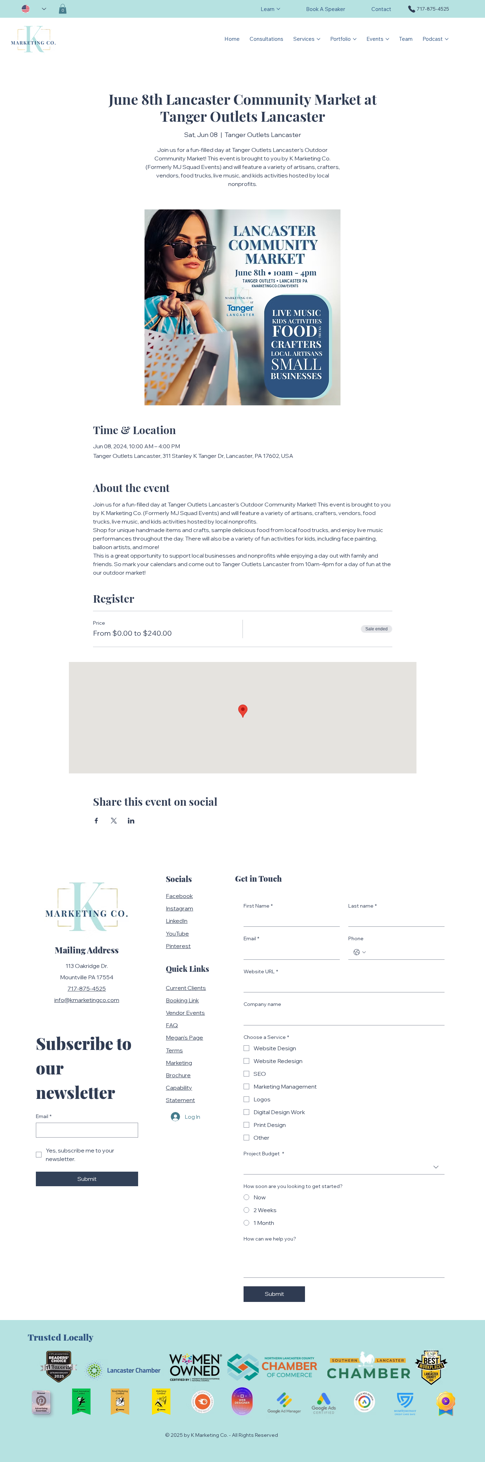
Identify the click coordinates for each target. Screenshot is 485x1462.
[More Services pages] (318, 39)
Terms (174, 1050)
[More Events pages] (387, 39)
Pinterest (178, 945)
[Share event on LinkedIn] (131, 820)
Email (43, 1116)
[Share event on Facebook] (96, 820)
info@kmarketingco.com (86, 999)
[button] (63, 8)
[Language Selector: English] (33, 9)
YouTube (177, 933)
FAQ (172, 1025)
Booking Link (182, 1000)
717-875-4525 (86, 988)
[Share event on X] (113, 820)
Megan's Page (184, 1037)
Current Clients (186, 987)
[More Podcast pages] (446, 39)
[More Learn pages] (278, 9)
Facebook (179, 895)
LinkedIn (176, 920)
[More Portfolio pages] (354, 39)
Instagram (179, 908)
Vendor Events (185, 1012)
